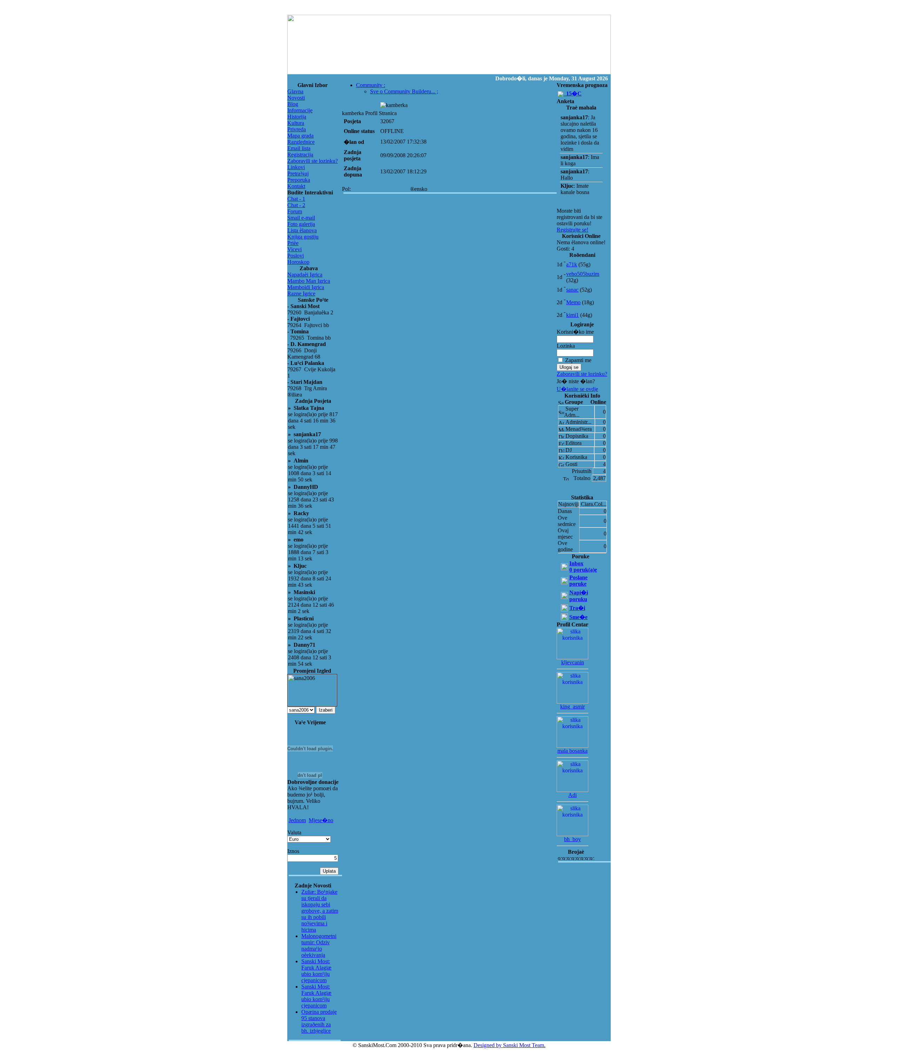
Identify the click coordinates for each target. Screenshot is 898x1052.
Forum (294, 211)
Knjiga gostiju (303, 237)
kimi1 (572, 315)
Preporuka (298, 180)
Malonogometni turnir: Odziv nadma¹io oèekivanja (318, 945)
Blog (292, 104)
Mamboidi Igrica (305, 287)
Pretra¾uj (298, 174)
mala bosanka (572, 751)
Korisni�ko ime (575, 332)
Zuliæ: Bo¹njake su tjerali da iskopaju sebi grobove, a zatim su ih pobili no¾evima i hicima (319, 911)
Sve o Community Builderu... (404, 91)
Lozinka (566, 346)
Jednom (297, 820)
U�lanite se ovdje (577, 389)
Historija (296, 117)
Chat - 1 (296, 199)
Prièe (293, 243)
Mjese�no (321, 820)
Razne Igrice (301, 294)
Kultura (295, 123)
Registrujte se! (572, 230)
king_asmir (572, 707)
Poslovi (295, 256)
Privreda (296, 129)
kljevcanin (572, 662)
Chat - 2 (296, 205)
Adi (572, 795)
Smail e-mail (301, 218)
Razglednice (301, 142)
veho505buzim (582, 274)
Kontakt (296, 186)
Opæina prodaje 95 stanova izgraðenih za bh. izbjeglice (319, 1021)
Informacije (300, 110)
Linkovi (296, 167)
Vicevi (294, 249)
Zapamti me (578, 360)
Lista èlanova (302, 230)
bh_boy (572, 839)
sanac (572, 290)
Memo (573, 302)
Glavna (295, 91)
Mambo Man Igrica (308, 281)
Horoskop (298, 262)
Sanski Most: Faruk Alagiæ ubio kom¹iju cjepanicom (316, 970)
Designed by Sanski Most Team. (509, 1045)
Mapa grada (300, 136)
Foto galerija (301, 224)
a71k (571, 264)
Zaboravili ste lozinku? (312, 161)
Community (370, 85)
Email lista (298, 148)
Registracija (300, 155)
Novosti (296, 98)
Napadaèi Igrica (304, 275)
